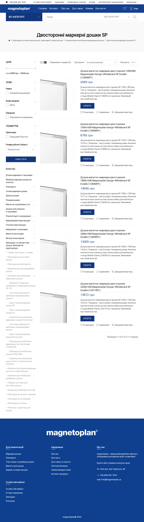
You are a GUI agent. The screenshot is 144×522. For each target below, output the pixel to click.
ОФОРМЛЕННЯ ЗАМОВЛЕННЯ (110, 2)
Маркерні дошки (13, 454)
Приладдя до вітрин (17, 403)
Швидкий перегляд (123, 112)
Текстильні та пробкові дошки (20, 462)
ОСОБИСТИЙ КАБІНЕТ (42, 2)
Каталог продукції (59, 474)
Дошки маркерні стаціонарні (19, 175)
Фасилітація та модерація (18, 216)
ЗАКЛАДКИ (59, 2)
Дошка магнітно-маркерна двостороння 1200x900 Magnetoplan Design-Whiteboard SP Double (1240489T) (108, 74)
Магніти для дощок (15, 466)
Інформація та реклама (17, 229)
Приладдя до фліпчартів (19, 264)
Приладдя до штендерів (19, 399)
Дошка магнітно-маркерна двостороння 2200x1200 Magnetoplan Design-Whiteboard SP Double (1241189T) (105, 287)
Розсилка (10, 501)
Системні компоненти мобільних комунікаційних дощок (18, 327)
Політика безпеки (59, 466)
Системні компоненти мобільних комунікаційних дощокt (18, 295)
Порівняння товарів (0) (60, 62)
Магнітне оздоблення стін (18, 204)
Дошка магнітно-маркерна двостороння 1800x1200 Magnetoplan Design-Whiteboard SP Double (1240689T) (105, 180)
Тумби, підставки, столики (20, 252)
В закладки (88, 112)
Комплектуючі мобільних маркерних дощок (85, 40)
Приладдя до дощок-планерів (22, 394)
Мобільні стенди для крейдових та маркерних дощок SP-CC (21, 286)
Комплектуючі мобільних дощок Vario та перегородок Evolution (19, 361)
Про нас (54, 454)
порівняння (104, 112)
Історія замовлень (14, 493)
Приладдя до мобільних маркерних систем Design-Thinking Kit (19, 344)
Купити (87, 106)
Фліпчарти (11, 187)
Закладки (10, 497)
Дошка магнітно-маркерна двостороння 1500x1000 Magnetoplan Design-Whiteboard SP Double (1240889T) (105, 127)
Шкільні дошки (12, 196)
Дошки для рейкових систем (21, 390)
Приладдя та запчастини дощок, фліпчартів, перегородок (38, 40)
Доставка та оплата (60, 462)
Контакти (55, 458)
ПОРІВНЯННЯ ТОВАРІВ (76, 2)
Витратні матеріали (15, 238)
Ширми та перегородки (17, 470)
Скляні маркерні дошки (16, 191)
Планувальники (13, 200)
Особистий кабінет (15, 489)
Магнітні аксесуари (15, 234)
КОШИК (92, 2)
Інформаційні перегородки (18, 220)
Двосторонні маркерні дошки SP (121, 40)
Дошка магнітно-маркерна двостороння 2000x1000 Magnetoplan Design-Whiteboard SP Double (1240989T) (105, 233)
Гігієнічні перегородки (16, 225)
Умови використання (61, 470)
